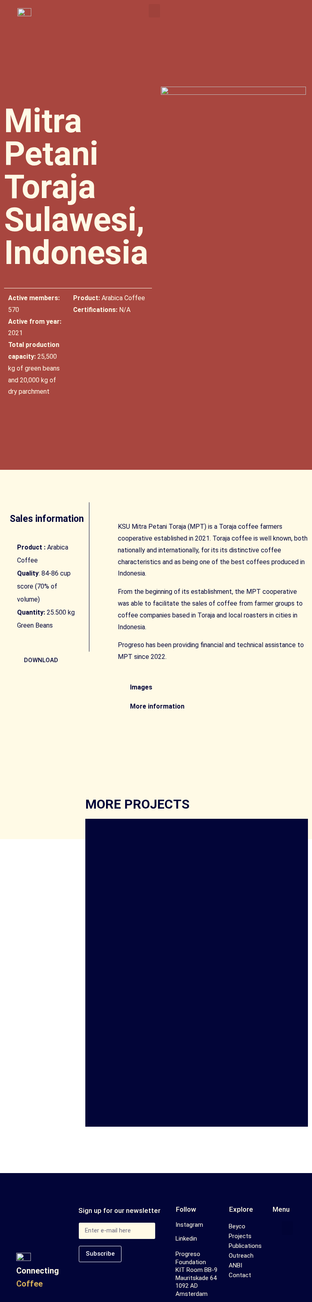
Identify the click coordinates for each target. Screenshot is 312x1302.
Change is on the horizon (162, 986)
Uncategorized (192, 972)
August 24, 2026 (123, 972)
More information (157, 706)
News (160, 972)
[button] (154, 10)
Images (141, 687)
